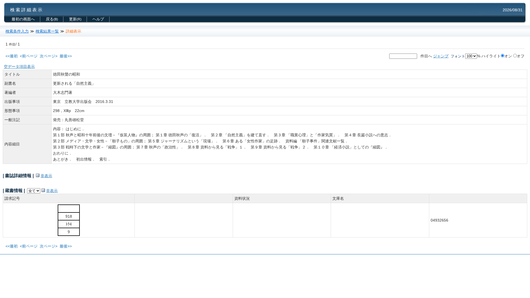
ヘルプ (98, 19)
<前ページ (29, 56)
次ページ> (48, 56)
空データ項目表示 (19, 66)
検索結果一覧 (47, 31)
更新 (75, 19)
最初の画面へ (23, 19)
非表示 (46, 176)
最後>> (66, 56)
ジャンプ (441, 56)
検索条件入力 (17, 31)
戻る (52, 19)
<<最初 (12, 56)
